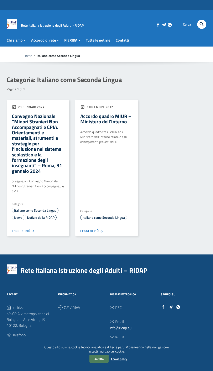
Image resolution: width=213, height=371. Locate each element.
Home (28, 55)
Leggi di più (21, 231)
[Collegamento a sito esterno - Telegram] (163, 24)
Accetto (99, 359)
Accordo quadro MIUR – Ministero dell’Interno (105, 118)
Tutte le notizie (98, 40)
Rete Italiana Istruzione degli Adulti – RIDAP (84, 270)
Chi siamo (15, 40)
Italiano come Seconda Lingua (35, 210)
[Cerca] (201, 24)
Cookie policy (119, 359)
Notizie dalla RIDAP (40, 217)
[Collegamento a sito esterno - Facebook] (157, 24)
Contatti (122, 40)
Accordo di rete (43, 40)
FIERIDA (70, 40)
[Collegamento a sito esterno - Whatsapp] (169, 24)
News (18, 217)
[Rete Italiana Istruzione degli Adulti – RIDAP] (12, 23)
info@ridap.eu (120, 328)
